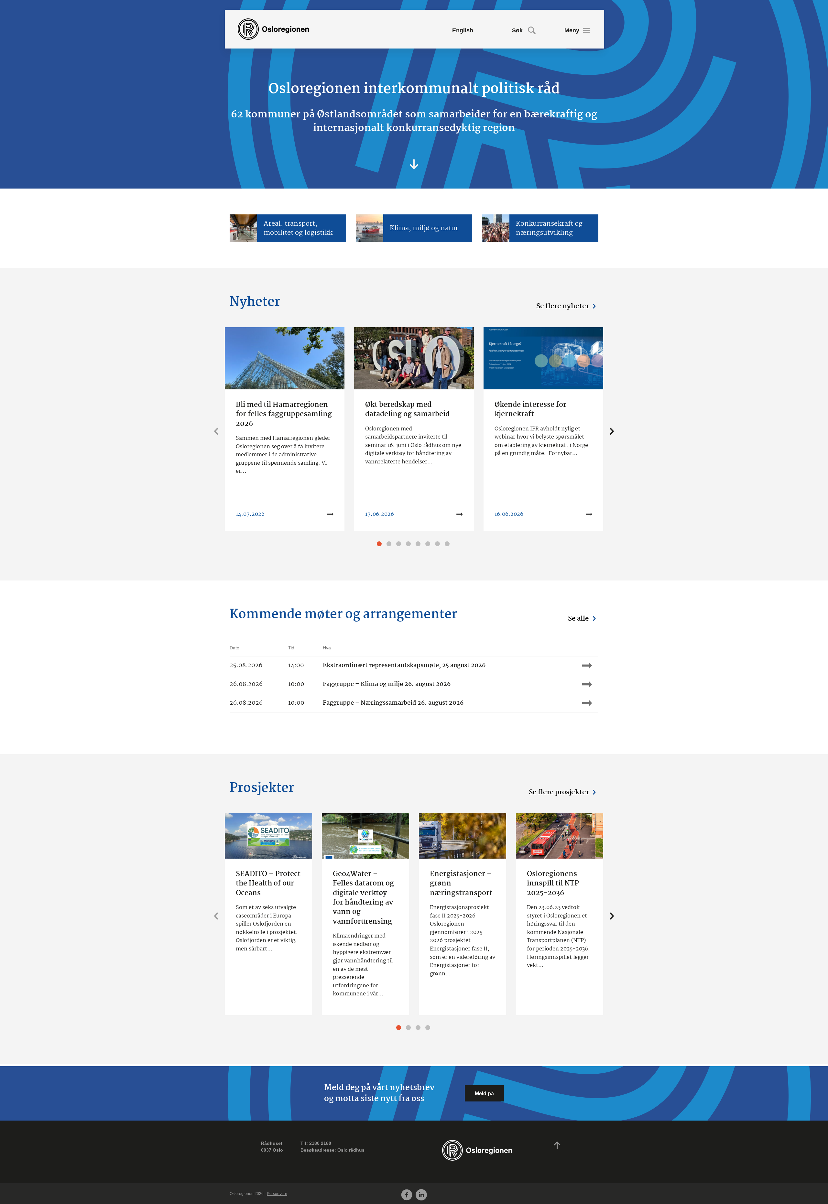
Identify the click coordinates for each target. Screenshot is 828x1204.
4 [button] (409, 544)
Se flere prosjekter (559, 792)
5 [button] (419, 544)
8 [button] (448, 544)
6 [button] (428, 544)
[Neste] (612, 432)
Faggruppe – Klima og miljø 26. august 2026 (387, 684)
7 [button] (438, 544)
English (462, 30)
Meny (571, 30)
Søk (517, 30)
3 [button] (399, 544)
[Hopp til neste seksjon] (414, 164)
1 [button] (380, 544)
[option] (284, 429)
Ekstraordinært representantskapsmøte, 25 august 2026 (404, 665)
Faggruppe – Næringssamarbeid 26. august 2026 (393, 703)
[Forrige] (216, 432)
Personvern (277, 1193)
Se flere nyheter (562, 306)
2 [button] (390, 544)
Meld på (484, 1093)
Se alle (578, 619)
